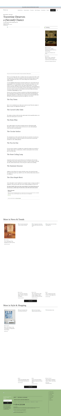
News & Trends (11, 14)
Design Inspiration (26, 10)
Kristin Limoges (48, 296)
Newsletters (53, 10)
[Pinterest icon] (18, 404)
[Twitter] (8, 195)
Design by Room (20, 10)
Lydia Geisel (47, 61)
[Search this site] (57, 10)
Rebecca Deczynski (6, 23)
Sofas (33, 378)
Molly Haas (54, 61)
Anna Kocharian (21, 382)
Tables (19, 378)
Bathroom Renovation (48, 47)
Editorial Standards (18, 198)
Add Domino (5, 25)
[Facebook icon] (20, 404)
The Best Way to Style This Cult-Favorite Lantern (28, 187)
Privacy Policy (6, 408)
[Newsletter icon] (14, 404)
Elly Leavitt (6, 331)
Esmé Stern (47, 382)
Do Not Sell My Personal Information (18, 412)
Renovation (32, 10)
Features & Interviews (48, 378)
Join (7, 402)
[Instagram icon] (16, 404)
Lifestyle (48, 10)
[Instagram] (9, 195)
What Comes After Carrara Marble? (21, 186)
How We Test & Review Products (21, 399)
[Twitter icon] (22, 404)
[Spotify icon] (24, 404)
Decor (47, 292)
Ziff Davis (19, 409)
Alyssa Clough (47, 52)
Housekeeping (43, 10)
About (15, 397)
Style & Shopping (37, 10)
